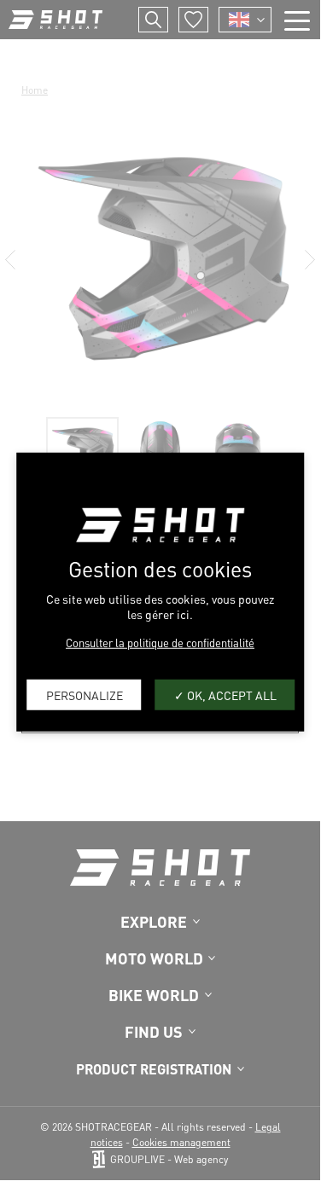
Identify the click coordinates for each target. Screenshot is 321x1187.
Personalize (84, 694)
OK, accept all (230, 694)
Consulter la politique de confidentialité (160, 642)
